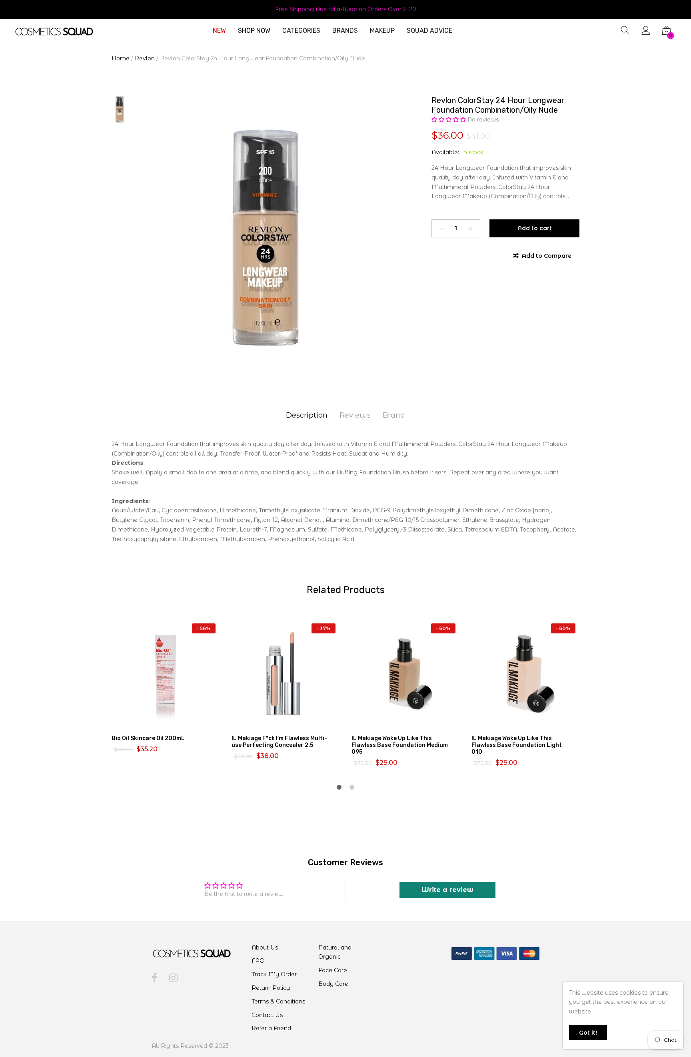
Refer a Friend (271, 1028)
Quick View (170, 720)
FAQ (258, 960)
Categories (301, 31)
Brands (345, 31)
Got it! (588, 1032)
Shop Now (254, 31)
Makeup (382, 31)
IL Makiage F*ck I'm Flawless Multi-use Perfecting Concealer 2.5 (279, 741)
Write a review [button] (447, 890)
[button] (449, 119)
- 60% (443, 628)
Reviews (355, 415)
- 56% (204, 628)
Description (307, 415)
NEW (219, 31)
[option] (265, 238)
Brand (394, 415)
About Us (265, 947)
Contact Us (267, 1015)
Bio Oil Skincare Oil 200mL (148, 738)
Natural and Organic (334, 952)
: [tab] (128, 462)
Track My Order (274, 974)
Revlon (145, 58)
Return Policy (271, 987)
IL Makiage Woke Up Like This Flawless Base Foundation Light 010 (516, 745)
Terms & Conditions (278, 1001)
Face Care (332, 970)
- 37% (323, 628)
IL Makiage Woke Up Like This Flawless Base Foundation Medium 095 (399, 745)
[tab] (345, 482)
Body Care (333, 983)
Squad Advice (429, 31)
